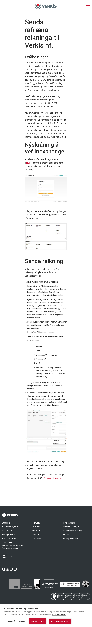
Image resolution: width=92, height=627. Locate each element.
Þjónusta (36, 523)
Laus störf (36, 538)
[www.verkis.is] (46, 6)
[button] (88, 6)
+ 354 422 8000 (8, 530)
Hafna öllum (37, 621)
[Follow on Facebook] (3, 569)
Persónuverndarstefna (72, 530)
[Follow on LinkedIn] (11, 569)
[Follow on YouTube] (15, 569)
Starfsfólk (36, 534)
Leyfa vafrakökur (60, 621)
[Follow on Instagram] (7, 569)
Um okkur (36, 530)
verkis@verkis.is (9, 534)
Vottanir (66, 534)
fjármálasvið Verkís (52, 478)
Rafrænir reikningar (71, 527)
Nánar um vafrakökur (59, 614)
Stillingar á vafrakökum (15, 621)
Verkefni (36, 527)
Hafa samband (69, 523)
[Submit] (4, 556)
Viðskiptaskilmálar (71, 538)
